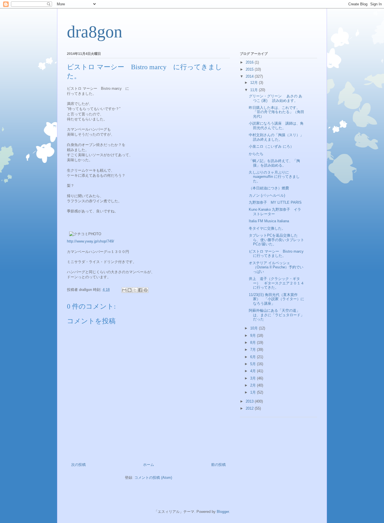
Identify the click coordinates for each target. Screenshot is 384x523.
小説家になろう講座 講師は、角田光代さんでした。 (276, 125)
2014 (250, 76)
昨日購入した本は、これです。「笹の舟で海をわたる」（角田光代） (276, 112)
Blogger (223, 511)
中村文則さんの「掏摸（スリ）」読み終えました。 (276, 137)
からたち (256, 154)
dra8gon (94, 32)
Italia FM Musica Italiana (269, 221)
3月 (253, 378)
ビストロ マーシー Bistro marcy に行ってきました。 (278, 253)
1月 (253, 392)
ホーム (148, 465)
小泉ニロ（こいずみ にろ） (271, 146)
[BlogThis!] (129, 290)
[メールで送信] (124, 290)
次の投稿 (78, 465)
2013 (250, 401)
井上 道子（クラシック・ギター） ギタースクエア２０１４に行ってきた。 (276, 283)
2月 (253, 385)
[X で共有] (135, 290)
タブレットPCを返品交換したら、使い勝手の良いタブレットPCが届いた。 (276, 239)
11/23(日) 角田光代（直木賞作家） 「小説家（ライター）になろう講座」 (276, 299)
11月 (254, 90)
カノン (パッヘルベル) (267, 195)
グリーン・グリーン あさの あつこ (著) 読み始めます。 (275, 98)
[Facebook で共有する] (140, 290)
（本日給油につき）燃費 (269, 188)
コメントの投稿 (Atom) (153, 477)
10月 (254, 328)
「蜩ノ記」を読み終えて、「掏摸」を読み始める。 (274, 163)
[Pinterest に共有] (145, 290)
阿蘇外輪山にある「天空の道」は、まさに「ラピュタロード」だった (276, 314)
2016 (250, 62)
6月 (253, 357)
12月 (254, 82)
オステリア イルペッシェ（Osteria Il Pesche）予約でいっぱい (276, 267)
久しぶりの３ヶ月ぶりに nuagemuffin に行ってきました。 (274, 176)
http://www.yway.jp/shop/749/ (90, 241)
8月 (253, 342)
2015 (250, 69)
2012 (250, 408)
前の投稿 (218, 465)
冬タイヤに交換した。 (267, 228)
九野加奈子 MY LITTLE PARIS (275, 202)
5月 (253, 364)
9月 (253, 335)
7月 (253, 349)
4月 (253, 371)
